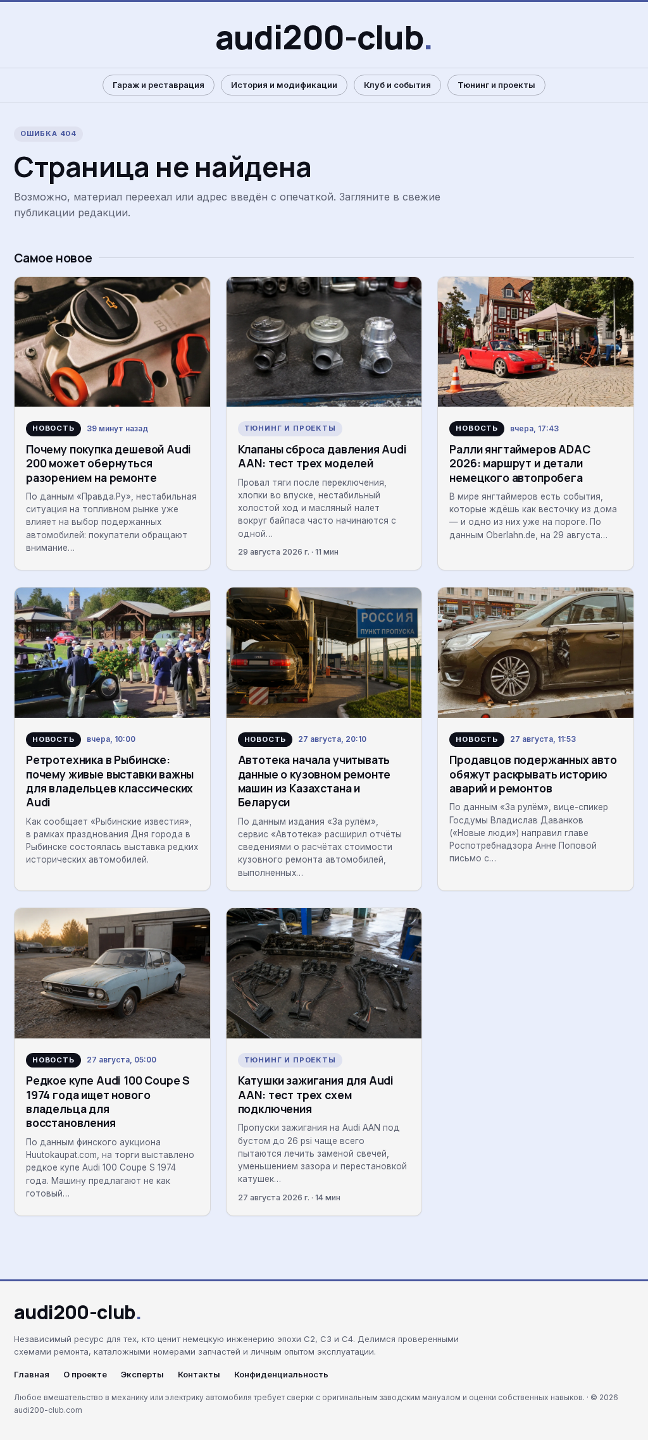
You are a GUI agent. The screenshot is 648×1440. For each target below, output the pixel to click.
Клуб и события (397, 85)
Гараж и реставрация (158, 85)
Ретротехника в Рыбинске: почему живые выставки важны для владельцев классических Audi (110, 780)
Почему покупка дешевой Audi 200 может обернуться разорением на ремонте (108, 463)
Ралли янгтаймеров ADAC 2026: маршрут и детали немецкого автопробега (519, 463)
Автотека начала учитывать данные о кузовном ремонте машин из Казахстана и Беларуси (314, 780)
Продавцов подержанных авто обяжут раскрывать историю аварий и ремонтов (532, 774)
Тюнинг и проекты (496, 85)
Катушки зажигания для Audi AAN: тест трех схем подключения (316, 1094)
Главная (31, 1374)
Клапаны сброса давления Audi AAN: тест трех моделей (322, 456)
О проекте (85, 1374)
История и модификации (284, 85)
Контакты (199, 1374)
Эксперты (142, 1374)
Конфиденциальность (281, 1374)
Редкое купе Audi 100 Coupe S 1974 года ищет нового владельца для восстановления (108, 1101)
